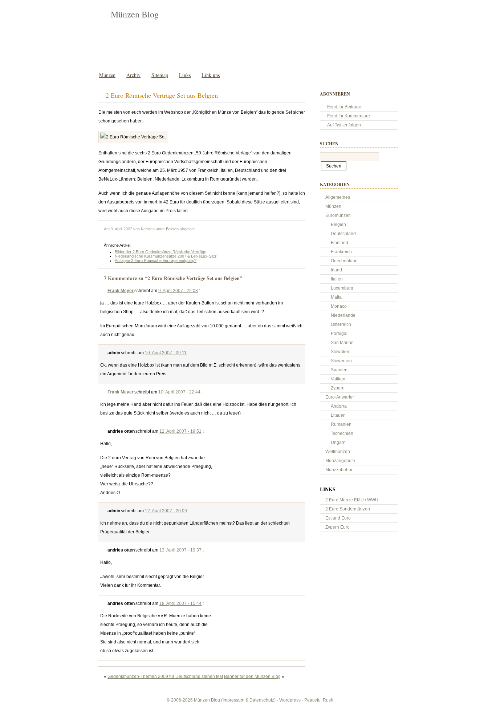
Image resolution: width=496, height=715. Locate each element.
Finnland (339, 242)
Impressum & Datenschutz (248, 700)
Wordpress (290, 700)
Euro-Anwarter (339, 397)
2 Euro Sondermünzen (347, 509)
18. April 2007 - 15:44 (180, 603)
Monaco (339, 306)
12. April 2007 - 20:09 (166, 510)
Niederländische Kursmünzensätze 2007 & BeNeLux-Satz (166, 256)
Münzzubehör (339, 469)
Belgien (172, 229)
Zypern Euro (337, 527)
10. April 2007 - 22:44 (179, 392)
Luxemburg (342, 288)
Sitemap (159, 75)
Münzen (107, 75)
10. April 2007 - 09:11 (166, 352)
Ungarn (338, 442)
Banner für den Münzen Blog (252, 676)
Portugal (339, 333)
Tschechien (342, 433)
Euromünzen (338, 215)
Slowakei (340, 351)
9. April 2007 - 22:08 (178, 290)
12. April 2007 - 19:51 (180, 431)
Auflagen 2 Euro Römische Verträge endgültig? (155, 260)
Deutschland (343, 233)
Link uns (211, 75)
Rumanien (341, 424)
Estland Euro (338, 518)
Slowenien (341, 360)
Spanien (339, 369)
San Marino (342, 342)
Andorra (339, 406)
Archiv (133, 75)
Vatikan (338, 378)
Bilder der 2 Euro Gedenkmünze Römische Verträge (160, 252)
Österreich (341, 324)
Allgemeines (337, 197)
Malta (336, 297)
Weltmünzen (337, 451)
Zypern (338, 388)
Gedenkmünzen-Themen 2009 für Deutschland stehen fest (165, 676)
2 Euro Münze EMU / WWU (351, 499)
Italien (337, 279)
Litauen (338, 415)
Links (185, 75)
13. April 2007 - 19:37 (180, 550)
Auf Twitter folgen (344, 125)
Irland (336, 269)
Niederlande (343, 315)
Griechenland (344, 260)
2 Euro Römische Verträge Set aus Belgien (162, 95)
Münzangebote (340, 460)
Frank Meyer (120, 290)
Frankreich (341, 251)
